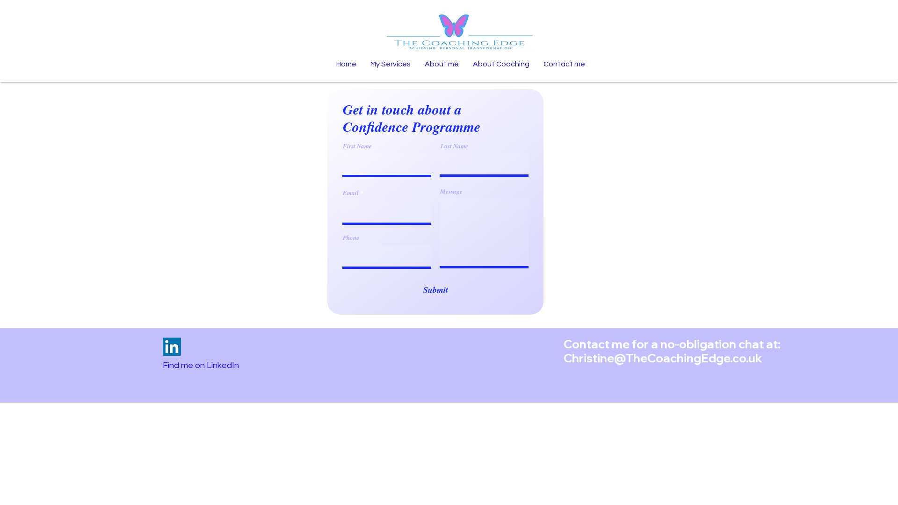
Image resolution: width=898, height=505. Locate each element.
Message (451, 191)
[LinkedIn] (172, 347)
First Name (357, 146)
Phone (351, 238)
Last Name (454, 146)
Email (351, 193)
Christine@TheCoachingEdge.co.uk (663, 358)
